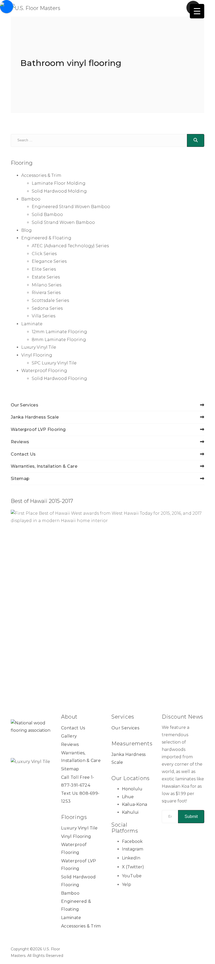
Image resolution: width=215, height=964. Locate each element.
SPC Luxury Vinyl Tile (54, 362)
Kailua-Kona (134, 804)
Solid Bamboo (47, 214)
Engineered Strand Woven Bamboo (71, 206)
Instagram (132, 849)
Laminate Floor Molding (58, 183)
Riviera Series (46, 292)
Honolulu (132, 788)
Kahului (130, 812)
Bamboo (30, 199)
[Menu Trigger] (197, 11)
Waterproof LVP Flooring (38, 429)
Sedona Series (47, 308)
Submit (191, 816)
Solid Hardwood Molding (59, 191)
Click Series (44, 253)
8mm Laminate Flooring (59, 339)
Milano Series (46, 284)
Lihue (128, 796)
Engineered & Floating (46, 237)
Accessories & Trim (41, 175)
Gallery (69, 736)
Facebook (132, 841)
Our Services (24, 405)
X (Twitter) (133, 866)
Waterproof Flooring (44, 370)
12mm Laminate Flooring (59, 331)
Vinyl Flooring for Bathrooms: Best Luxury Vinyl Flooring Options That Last (157, 651)
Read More (178, 670)
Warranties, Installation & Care (44, 466)
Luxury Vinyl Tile (38, 347)
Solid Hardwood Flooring (59, 378)
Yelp (126, 884)
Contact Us (23, 454)
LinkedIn (131, 857)
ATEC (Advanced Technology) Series (70, 245)
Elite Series (44, 269)
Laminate (31, 323)
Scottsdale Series (50, 300)
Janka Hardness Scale (35, 417)
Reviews (20, 441)
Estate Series (46, 277)
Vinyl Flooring (36, 355)
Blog (26, 230)
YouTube (132, 875)
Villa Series (43, 315)
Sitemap (20, 478)
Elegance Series (49, 261)
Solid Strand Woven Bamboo (63, 222)
